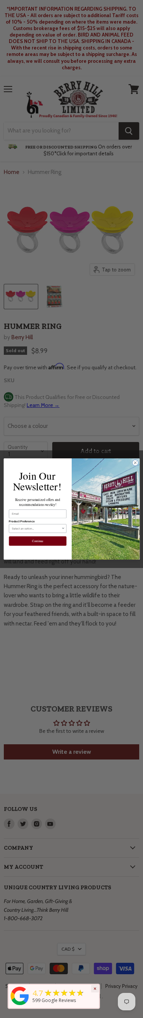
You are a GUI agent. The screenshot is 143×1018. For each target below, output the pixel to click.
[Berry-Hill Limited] (20, 1005)
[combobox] (36, 528)
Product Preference (22, 521)
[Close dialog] (135, 463)
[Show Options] (63, 528)
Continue (37, 541)
